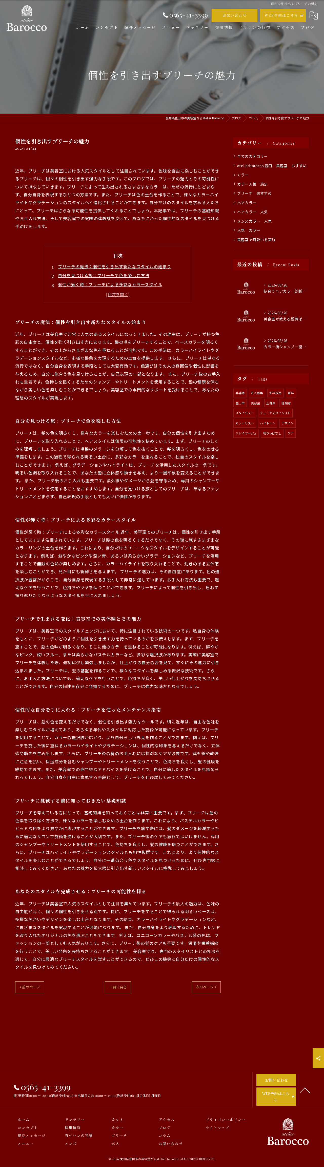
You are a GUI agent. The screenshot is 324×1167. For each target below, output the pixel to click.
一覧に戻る (118, 986)
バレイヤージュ (246, 433)
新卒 (291, 393)
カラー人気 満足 (252, 184)
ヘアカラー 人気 (252, 211)
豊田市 (240, 403)
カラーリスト (244, 423)
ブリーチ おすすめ (254, 193)
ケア (291, 433)
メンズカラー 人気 (254, 221)
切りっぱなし (272, 433)
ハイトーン (267, 423)
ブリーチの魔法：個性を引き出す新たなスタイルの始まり (114, 266)
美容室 (255, 403)
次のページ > (206, 986)
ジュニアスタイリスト (275, 413)
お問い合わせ (234, 15)
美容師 (240, 393)
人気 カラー (248, 230)
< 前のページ (29, 986)
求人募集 (257, 393)
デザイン (287, 423)
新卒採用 (275, 393)
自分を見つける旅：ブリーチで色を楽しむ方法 (103, 275)
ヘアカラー (246, 202)
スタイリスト (244, 413)
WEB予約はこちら (281, 15)
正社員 (271, 403)
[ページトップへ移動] (305, 1090)
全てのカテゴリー (252, 156)
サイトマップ (217, 1127)
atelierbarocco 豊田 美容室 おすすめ (272, 165)
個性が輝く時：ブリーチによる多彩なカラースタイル (110, 284)
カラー (245, 174)
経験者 (286, 403)
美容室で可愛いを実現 (256, 239)
